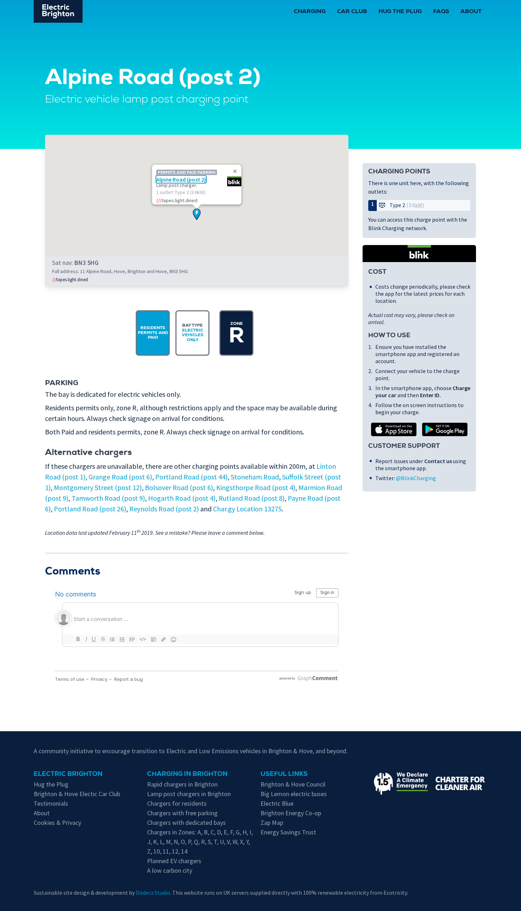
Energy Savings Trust (288, 832)
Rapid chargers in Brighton (182, 784)
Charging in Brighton (187, 774)
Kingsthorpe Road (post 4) (255, 487)
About (471, 12)
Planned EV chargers (174, 861)
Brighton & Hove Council (292, 784)
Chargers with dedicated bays (186, 822)
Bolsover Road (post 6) (179, 487)
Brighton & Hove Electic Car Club (77, 794)
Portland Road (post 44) (191, 476)
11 (166, 851)
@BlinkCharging (416, 478)
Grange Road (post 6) (120, 476)
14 (184, 851)
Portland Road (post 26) (90, 508)
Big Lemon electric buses (293, 794)
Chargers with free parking (182, 813)
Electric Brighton (68, 774)
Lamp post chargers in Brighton (189, 794)
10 (156, 851)
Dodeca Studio (153, 892)
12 (175, 851)
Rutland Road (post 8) (252, 498)
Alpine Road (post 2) (181, 179)
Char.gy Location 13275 (247, 508)
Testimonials (51, 803)
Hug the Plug (400, 12)
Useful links (284, 774)
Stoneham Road (255, 476)
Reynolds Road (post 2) (164, 508)
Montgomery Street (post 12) (98, 487)
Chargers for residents (177, 803)
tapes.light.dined (70, 279)
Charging (310, 12)
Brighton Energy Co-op (290, 813)
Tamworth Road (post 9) (108, 498)
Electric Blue (276, 803)
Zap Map (271, 822)
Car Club (352, 12)
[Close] (235, 171)
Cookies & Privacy (57, 822)
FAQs (441, 12)
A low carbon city (169, 870)
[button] (197, 214)
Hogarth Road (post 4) (181, 498)
